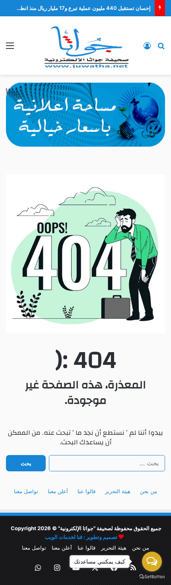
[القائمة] (10, 48)
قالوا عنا (86, 491)
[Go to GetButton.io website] (152, 576)
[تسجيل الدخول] (147, 48)
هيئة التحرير (117, 491)
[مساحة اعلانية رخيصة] (85, 114)
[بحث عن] (161, 48)
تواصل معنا (26, 491)
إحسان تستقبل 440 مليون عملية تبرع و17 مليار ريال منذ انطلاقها (81, 8)
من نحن (148, 491)
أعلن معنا (58, 491)
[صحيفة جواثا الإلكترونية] (85, 45)
